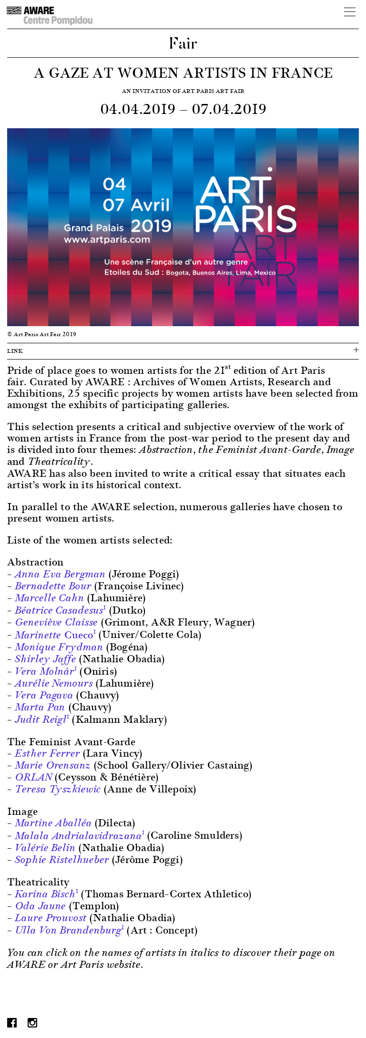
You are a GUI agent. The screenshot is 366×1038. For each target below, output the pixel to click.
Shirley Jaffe (45, 659)
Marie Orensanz (53, 765)
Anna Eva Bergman (60, 574)
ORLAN (33, 777)
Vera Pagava (44, 695)
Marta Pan (40, 707)
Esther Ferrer (47, 753)
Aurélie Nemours (53, 683)
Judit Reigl (41, 719)
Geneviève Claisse (56, 622)
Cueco (54, 634)
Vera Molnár (44, 671)
